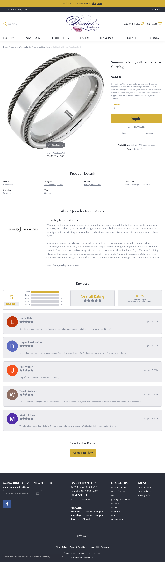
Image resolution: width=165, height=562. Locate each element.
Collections (60, 38)
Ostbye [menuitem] (114, 507)
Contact (156, 38)
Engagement (33, 38)
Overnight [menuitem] (116, 511)
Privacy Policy (145, 495)
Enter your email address (16, 487)
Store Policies (144, 491)
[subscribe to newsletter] (37, 493)
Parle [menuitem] (113, 515)
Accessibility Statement (99, 547)
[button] (156, 9)
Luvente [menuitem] (115, 503)
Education (132, 38)
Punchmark (88, 557)
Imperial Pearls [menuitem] (118, 491)
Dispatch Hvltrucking (31, 342)
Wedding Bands (25, 47)
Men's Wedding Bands (42, 47)
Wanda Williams (28, 391)
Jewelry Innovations (92, 184)
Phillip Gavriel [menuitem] (117, 519)
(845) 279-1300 (55, 156)
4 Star (27, 295)
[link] (17, 9)
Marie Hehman (27, 415)
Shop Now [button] (97, 3)
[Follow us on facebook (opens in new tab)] (7, 504)
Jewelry (84, 38)
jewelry (13, 47)
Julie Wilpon (26, 366)
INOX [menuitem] (114, 495)
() (62, 291)
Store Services (144, 487)
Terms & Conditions (78, 547)
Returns (149, 133)
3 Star (27, 298)
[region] (55, 100)
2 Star (27, 301)
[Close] (161, 3)
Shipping (123, 133)
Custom (8, 38)
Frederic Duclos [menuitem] (118, 487)
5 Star (27, 291)
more (115, 98)
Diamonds (107, 38)
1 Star (27, 304)
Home (5, 47)
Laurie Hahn (26, 318)
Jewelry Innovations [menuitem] (120, 499)
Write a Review (82, 452)
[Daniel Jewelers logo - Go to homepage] (82, 23)
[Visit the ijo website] (83, 536)
